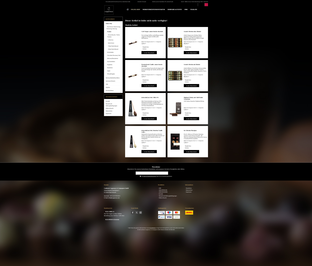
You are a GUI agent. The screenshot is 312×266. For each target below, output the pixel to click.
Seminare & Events (110, 81)
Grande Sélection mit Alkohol (192, 64)
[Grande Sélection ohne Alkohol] (175, 43)
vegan (108, 70)
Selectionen (111, 43)
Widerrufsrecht (110, 108)
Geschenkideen (111, 61)
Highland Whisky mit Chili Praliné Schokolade (193, 98)
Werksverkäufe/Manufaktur (113, 78)
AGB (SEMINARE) (163, 192)
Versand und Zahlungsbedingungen (111, 104)
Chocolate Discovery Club (113, 55)
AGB (160, 188)
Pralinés (109, 31)
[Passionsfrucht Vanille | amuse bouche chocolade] (133, 76)
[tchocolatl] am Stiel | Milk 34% (150, 97)
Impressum (108, 113)
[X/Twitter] (136, 212)
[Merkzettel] (202, 4)
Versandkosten (152, 227)
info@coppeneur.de (114, 198)
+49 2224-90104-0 (115, 196)
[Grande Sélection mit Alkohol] (175, 76)
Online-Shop (109, 23)
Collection (110, 40)
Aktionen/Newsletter (112, 58)
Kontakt (108, 101)
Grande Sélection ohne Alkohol (192, 31)
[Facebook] (132, 212)
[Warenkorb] (206, 4)
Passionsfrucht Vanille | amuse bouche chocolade (151, 65)
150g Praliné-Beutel (113, 46)
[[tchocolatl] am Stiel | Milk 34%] (133, 109)
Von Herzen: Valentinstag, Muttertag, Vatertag (113, 27)
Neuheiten (110, 67)
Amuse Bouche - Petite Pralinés (113, 35)
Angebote (109, 64)
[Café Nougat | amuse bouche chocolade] (133, 43)
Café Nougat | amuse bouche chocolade (152, 31)
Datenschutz (109, 111)
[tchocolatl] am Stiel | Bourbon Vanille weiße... (151, 131)
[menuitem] (206, 4)
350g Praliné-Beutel (113, 49)
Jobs (107, 84)
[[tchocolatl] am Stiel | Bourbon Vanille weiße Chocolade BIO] (133, 142)
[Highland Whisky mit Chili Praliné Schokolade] (175, 109)
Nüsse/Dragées (111, 74)
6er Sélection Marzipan (190, 130)
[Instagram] (140, 212)
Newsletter (189, 188)
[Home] (127, 9)
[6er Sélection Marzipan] (175, 142)
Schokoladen (110, 52)
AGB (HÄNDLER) (163, 190)
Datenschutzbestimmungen (149, 176)
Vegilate (108, 87)
